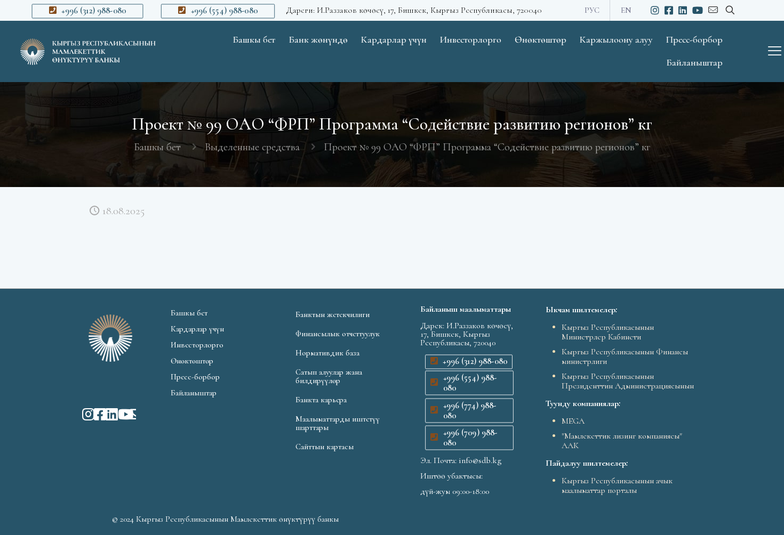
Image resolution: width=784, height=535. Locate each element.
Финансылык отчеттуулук (337, 333)
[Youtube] (118, 414)
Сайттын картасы (324, 446)
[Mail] (130, 414)
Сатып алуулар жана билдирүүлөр (328, 376)
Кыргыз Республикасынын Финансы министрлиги (625, 356)
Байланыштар (194, 393)
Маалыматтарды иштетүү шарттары (337, 423)
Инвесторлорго (197, 345)
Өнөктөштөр (192, 361)
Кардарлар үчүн (197, 329)
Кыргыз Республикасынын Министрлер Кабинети (608, 332)
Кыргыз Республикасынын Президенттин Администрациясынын (628, 381)
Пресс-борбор (195, 377)
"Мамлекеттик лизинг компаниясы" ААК (622, 441)
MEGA (573, 421)
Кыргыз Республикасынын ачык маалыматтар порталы (617, 485)
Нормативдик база (327, 353)
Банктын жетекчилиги (332, 314)
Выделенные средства (252, 147)
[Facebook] (94, 414)
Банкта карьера (321, 399)
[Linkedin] (106, 414)
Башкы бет (157, 147)
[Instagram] (82, 414)
